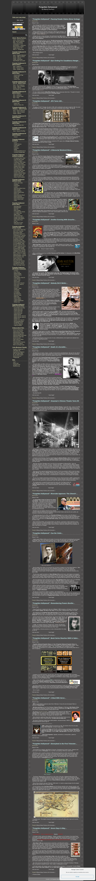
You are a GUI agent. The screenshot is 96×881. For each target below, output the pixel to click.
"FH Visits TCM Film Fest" (19, 244)
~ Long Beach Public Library (19, 162)
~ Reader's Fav (16, 318)
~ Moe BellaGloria (17, 293)
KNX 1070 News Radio (18, 353)
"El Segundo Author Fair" (18, 237)
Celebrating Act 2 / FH (18, 44)
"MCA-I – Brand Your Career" (19, 252)
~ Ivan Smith (16, 287)
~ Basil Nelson (16, 276)
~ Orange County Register (18, 218)
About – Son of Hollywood (18, 85)
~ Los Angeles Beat (17, 213)
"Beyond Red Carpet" (17, 232)
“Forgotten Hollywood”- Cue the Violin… (47, 533)
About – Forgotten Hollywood (19, 55)
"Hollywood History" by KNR (19, 250)
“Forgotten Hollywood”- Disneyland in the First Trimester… (54, 744)
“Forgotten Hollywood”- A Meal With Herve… (49, 698)
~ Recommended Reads (18, 321)
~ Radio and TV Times (18, 222)
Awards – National (17, 58)
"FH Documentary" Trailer (18, 240)
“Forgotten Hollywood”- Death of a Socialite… (49, 347)
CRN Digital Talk (16, 350)
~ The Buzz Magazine (18, 324)
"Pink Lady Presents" (17, 259)
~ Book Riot (15, 209)
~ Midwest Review (17, 314)
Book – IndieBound (17, 66)
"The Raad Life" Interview (18, 263)
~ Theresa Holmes (17, 299)
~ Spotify (15, 149)
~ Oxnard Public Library (18, 171)
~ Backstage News (17, 206)
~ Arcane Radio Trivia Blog (19, 307)
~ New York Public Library (18, 167)
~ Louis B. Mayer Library (18, 163)
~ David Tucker (16, 281)
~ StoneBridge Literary (18, 322)
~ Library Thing (16, 79)
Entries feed (15, 363)
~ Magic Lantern (16, 214)
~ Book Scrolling (16, 210)
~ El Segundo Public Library (19, 158)
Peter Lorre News (17, 340)
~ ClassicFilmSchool (17, 313)
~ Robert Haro (16, 296)
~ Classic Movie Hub (17, 311)
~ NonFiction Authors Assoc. (19, 188)
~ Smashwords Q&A (17, 223)
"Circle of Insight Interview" (19, 236)
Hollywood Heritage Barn (18, 334)
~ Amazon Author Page (18, 75)
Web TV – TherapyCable (18, 49)
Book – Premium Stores (18, 67)
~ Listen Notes (16, 145)
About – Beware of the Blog (19, 131)
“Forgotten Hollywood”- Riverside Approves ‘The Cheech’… (55, 494)
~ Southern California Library (19, 173)
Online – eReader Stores (18, 69)
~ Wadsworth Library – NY (19, 174)
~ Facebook (15, 184)
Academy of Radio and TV (19, 349)
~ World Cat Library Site (18, 104)
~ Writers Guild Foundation (19, 177)
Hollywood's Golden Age (18, 336)
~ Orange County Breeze (18, 217)
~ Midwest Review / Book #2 (19, 315)
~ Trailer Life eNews (17, 325)
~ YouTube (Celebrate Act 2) (19, 150)
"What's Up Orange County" (19, 265)
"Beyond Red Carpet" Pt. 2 (19, 233)
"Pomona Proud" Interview (19, 260)
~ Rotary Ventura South (18, 199)
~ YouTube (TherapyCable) (19, 152)
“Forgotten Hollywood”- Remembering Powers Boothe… (53, 603)
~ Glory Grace (16, 285)
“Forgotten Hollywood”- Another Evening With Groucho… (54, 220)
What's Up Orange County (18, 344)
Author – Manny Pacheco (18, 40)
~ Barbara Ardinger (17, 273)
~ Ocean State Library (18, 168)
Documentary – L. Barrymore (19, 45)
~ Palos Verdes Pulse (18, 219)
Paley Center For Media (18, 339)
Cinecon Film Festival (18, 331)
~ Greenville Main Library (18, 159)
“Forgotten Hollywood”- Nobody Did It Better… (50, 283)
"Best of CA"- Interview (18, 231)
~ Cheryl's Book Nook (18, 310)
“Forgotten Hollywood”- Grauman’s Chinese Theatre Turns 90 (55, 401)
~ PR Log (15, 221)
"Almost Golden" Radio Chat (19, 229)
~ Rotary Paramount (17, 196)
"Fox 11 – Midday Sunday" (19, 247)
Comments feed (16, 364)
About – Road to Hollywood (19, 110)
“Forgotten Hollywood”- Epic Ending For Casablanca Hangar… (56, 61)
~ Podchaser (16, 148)
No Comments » (51, 57)
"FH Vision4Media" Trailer (18, 243)
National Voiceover (17, 356)
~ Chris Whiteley (16, 279)
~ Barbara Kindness (17, 274)
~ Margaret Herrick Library (18, 166)
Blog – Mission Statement (18, 41)
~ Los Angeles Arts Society (19, 211)
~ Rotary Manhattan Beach (19, 195)
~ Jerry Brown (16, 291)
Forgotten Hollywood (48, 7)
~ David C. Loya (16, 280)
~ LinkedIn (15, 187)
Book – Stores (16, 119)
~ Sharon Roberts (17, 297)
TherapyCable (16, 357)
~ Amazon (15, 136)
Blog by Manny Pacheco (42, 57)
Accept (77, 876)
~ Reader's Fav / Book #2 (18, 320)
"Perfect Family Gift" (17, 258)
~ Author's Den (16, 76)
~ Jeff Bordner (16, 289)
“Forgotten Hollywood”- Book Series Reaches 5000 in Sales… (55, 638)
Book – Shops (16, 97)
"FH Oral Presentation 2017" (19, 242)
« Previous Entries (36, 874)
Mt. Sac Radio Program (18, 354)
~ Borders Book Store (18, 309)
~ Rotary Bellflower (17, 191)
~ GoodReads (16, 77)
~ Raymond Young (17, 295)
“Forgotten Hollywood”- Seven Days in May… (49, 828)
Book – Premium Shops (18, 96)
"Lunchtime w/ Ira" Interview (19, 251)
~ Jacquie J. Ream (17, 288)
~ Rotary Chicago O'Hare (18, 192)
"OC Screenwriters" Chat (18, 256)
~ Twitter (15, 200)
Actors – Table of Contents (19, 56)
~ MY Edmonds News (18, 215)
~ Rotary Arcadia (16, 189)
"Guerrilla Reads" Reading (18, 248)
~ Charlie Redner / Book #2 (19, 277)
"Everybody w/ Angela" (18, 239)
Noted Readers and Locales (19, 60)
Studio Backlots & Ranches (19, 342)
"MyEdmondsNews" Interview (19, 255)
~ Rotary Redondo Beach (18, 197)
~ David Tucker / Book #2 (18, 283)
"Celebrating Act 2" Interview (19, 235)
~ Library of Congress (17, 160)
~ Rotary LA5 (16, 193)
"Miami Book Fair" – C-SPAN (19, 254)
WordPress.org (16, 366)
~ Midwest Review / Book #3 (19, 317)
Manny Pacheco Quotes (18, 46)
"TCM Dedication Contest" (19, 262)
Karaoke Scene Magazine (18, 352)
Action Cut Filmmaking (18, 329)
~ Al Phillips (15, 270)
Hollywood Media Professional (19, 335)
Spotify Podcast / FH (17, 48)
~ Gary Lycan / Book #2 (18, 284)
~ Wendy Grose (16, 302)
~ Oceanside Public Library (19, 170)
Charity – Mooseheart (17, 59)
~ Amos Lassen (16, 272)
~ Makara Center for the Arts (19, 164)
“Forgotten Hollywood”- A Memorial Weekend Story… (52, 150)
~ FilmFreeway (16, 185)
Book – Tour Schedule (18, 42)
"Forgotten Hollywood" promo (19, 246)
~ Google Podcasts (17, 144)
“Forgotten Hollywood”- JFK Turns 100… (47, 101)
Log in (14, 361)
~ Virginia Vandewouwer (18, 300)
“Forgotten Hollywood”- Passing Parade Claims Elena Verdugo (56, 19)
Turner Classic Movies (18, 343)
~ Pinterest (15, 146)
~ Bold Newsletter (17, 207)
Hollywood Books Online (18, 332)
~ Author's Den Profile (18, 182)
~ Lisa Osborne (16, 292)
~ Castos (15, 142)
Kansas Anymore (17, 338)
